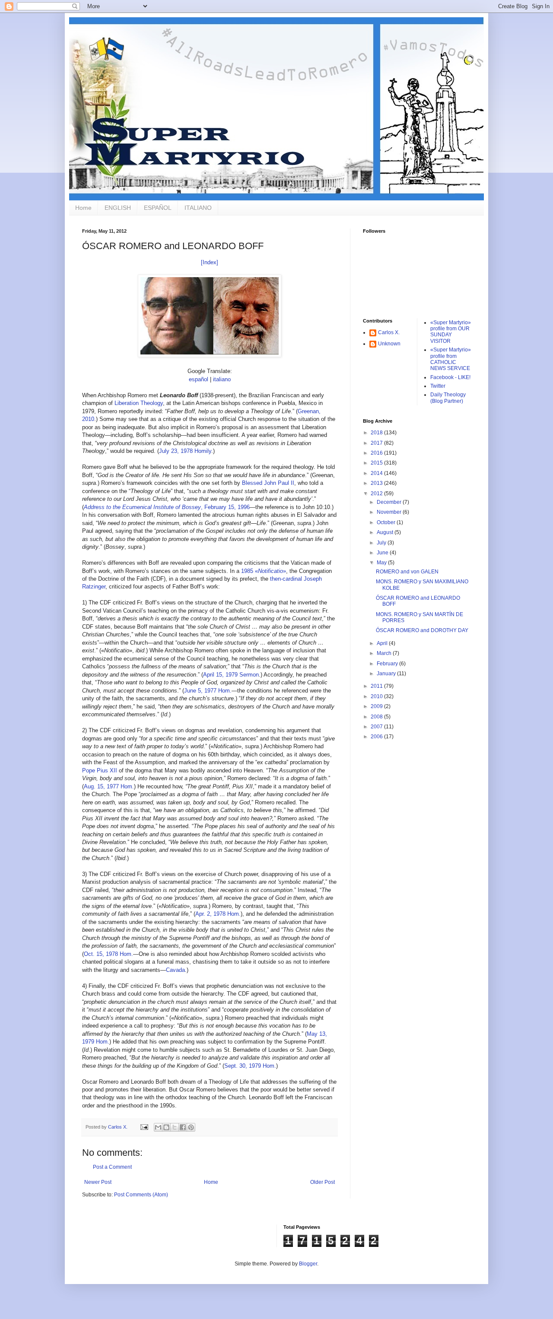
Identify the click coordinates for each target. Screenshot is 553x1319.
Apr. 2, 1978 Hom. (218, 914)
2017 (377, 443)
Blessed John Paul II (268, 483)
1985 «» (263, 571)
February (388, 664)
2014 (377, 473)
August (385, 532)
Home (83, 207)
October (387, 522)
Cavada (175, 970)
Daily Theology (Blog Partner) (448, 398)
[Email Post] (143, 1126)
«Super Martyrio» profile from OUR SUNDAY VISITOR (450, 331)
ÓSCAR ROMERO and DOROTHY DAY (422, 630)
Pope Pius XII (99, 770)
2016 (377, 453)
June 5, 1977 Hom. (208, 690)
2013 (377, 483)
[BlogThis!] (166, 1127)
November (390, 512)
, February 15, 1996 (167, 507)
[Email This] (158, 1127)
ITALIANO (198, 207)
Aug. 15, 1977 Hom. (109, 786)
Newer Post (97, 1182)
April (383, 643)
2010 (377, 696)
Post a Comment (112, 1167)
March (385, 653)
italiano (222, 379)
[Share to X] (174, 1127)
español (198, 379)
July (382, 543)
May (382, 563)
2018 (377, 433)
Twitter (437, 386)
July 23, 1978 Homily (185, 451)
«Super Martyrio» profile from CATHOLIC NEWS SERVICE (450, 359)
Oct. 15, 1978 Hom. (108, 954)
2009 (377, 706)
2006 (377, 737)
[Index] (209, 262)
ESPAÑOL (158, 207)
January (387, 674)
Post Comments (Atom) (141, 1195)
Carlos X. (389, 332)
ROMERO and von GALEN (407, 572)
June (383, 553)
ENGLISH (118, 207)
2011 (377, 686)
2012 (377, 493)
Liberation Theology (138, 403)
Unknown (389, 344)
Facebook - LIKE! (450, 377)
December (390, 502)
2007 (377, 727)
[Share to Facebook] (182, 1127)
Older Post (322, 1182)
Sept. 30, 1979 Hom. (250, 1066)
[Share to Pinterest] (191, 1127)
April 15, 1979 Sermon (231, 674)
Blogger (308, 1264)
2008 (377, 717)
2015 (377, 463)
